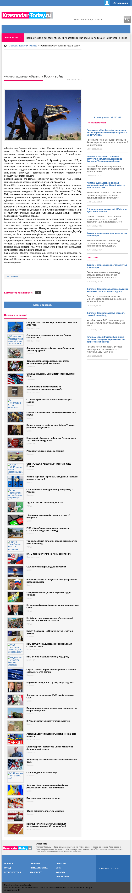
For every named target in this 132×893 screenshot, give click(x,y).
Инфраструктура (39, 868)
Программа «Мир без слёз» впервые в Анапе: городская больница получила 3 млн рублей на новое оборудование (75, 37)
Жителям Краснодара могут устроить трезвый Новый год (106, 314)
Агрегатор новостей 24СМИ (107, 117)
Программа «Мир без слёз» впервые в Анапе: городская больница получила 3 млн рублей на (107, 132)
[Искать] (127, 19)
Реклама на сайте (110, 868)
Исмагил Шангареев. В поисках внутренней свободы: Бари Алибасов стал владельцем (106, 185)
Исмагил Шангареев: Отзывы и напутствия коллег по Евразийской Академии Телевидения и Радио (104, 159)
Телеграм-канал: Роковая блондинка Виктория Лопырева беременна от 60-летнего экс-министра (106, 339)
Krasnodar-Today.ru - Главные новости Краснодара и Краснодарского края (29, 14)
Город (7, 868)
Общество (61, 863)
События (35, 863)
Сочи (58, 868)
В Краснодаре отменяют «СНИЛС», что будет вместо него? (106, 210)
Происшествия (12, 872)
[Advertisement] (90, 14)
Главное (8, 863)
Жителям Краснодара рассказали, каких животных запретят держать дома (107, 290)
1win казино (62, 877)
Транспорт (36, 872)
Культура (60, 872)
